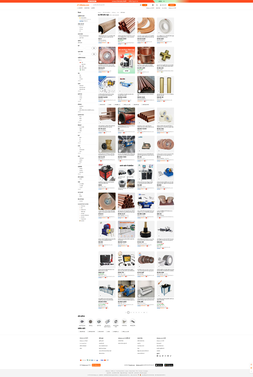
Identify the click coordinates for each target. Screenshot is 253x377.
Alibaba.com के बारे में (84, 338)
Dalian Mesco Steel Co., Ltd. (143, 71)
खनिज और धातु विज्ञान (106, 12)
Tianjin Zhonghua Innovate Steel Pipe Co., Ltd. (126, 42)
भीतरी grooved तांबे (127, 104)
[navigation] (87, 162)
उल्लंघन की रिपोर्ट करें (140, 353)
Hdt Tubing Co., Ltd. (102, 41)
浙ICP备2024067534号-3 (160, 375)
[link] (251, 364)
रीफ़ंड (138, 348)
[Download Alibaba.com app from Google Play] (168, 365)
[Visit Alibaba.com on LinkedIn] (160, 356)
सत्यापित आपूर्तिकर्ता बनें (160, 348)
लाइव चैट (138, 343)
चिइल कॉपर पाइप (136, 104)
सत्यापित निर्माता (120, 340)
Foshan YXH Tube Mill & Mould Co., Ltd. (165, 187)
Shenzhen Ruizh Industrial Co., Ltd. (144, 244)
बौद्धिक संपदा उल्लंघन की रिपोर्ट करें (143, 350)
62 (144, 312)
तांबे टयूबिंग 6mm (117, 104)
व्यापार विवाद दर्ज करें (140, 345)
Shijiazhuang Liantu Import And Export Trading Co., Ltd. (165, 131)
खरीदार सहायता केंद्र (140, 340)
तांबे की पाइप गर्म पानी (146, 104)
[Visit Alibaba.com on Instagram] (165, 356)
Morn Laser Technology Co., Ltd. (163, 247)
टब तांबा (110, 104)
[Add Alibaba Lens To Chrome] (96, 365)
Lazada (126, 371)
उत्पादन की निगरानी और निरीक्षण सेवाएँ (105, 350)
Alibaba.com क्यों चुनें (83, 340)
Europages (145, 371)
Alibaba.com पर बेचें (160, 340)
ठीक (94, 48)
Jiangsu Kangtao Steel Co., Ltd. (104, 131)
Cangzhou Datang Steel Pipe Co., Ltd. (164, 99)
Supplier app (132, 365)
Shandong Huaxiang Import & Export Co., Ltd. (165, 216)
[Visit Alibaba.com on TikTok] (170, 356)
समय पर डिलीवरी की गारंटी (103, 345)
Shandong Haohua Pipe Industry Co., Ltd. (126, 131)
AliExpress (108, 371)
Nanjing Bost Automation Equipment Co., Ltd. (126, 159)
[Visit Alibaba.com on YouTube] (168, 356)
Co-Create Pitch (83, 343)
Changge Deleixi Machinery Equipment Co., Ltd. (107, 187)
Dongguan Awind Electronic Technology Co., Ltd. (146, 159)
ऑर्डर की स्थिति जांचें (160, 345)
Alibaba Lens (85, 365)
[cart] (157, 5)
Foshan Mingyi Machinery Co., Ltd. (105, 244)
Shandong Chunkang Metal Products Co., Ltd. (165, 159)
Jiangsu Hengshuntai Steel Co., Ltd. (144, 41)
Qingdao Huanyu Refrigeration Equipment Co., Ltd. (146, 304)
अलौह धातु (113, 12)
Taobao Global (132, 371)
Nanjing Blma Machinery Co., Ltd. (124, 99)
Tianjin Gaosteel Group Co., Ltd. (104, 70)
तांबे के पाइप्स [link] (123, 12)
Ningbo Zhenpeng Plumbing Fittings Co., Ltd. (107, 159)
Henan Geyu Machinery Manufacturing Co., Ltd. (146, 216)
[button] (140, 5)
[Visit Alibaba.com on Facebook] (157, 356)
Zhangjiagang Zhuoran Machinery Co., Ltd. (107, 99)
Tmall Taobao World (120, 371)
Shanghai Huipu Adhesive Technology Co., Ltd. (165, 275)
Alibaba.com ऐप (139, 365)
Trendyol (140, 371)
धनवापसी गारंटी (101, 343)
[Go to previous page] (126, 312)
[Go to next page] (147, 312)
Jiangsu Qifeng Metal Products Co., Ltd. (145, 131)
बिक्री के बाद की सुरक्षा (102, 348)
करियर (81, 348)
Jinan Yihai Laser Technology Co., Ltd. (125, 304)
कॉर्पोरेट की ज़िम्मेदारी (83, 345)
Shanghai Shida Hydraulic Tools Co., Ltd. (106, 276)
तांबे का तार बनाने (102, 104)
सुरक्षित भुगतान (101, 340)
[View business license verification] (138, 375)
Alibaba (99, 12)
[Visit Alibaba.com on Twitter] (163, 356)
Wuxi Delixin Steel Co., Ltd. (123, 216)
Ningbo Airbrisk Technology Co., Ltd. (164, 41)
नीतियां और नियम (101, 353)
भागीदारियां (158, 350)
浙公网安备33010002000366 (148, 375)
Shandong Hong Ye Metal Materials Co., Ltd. (107, 216)
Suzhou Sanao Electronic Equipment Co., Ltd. (146, 187)
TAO (137, 371)
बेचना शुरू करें (159, 343)
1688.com (113, 371)
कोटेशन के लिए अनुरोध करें (122, 343)
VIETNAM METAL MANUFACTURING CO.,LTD (146, 99)
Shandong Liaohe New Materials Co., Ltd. (145, 275)
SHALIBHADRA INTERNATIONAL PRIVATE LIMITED (165, 70)
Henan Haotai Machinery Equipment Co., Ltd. (126, 275)
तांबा (118, 12)
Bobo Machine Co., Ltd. (122, 244)
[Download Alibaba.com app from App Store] (159, 365)
